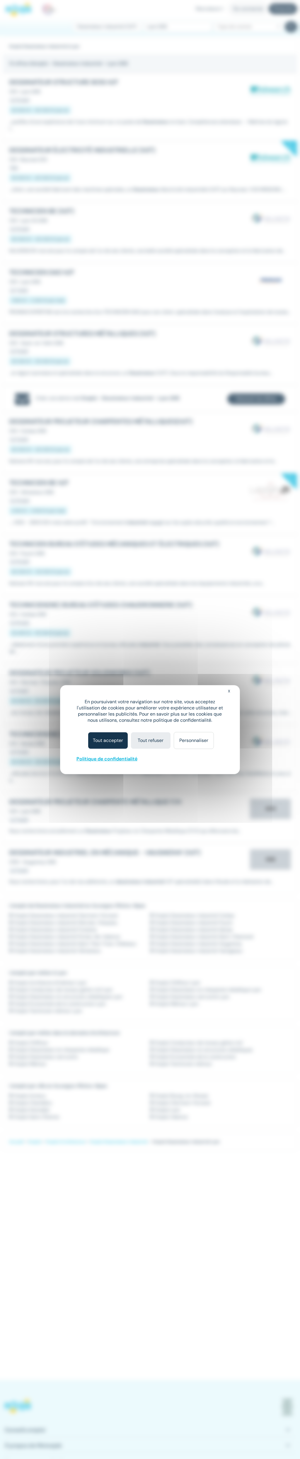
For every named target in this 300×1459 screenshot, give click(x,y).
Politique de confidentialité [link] (106, 759)
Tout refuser (150, 740)
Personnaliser (193, 740)
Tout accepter (108, 740)
